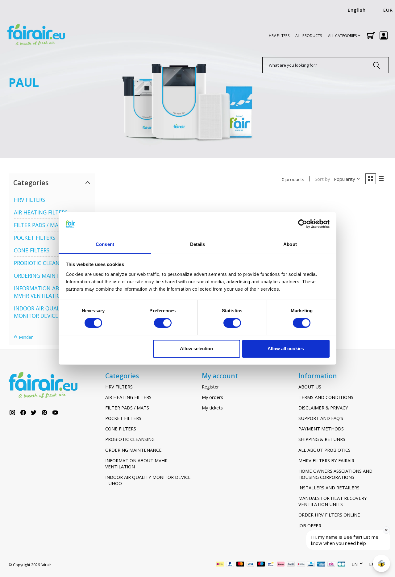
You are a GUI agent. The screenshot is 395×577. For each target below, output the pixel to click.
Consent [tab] (105, 244)
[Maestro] (261, 565)
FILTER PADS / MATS (39, 225)
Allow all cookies (286, 348)
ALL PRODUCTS (308, 35)
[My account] (384, 35)
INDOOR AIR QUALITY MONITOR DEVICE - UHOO (46, 312)
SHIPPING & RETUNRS (321, 439)
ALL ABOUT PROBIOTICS (324, 450)
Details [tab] (197, 244)
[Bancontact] (271, 565)
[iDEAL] (220, 565)
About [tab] (290, 244)
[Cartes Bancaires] (341, 565)
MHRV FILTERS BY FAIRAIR (326, 460)
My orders (212, 397)
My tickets (212, 408)
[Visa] (251, 565)
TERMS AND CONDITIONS (325, 397)
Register (210, 387)
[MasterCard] (240, 565)
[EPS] (331, 565)
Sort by (322, 179)
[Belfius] (301, 565)
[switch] (163, 323)
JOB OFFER (309, 525)
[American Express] (321, 565)
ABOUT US (309, 387)
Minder (25, 337)
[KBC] (311, 565)
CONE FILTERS (31, 250)
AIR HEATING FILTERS (41, 212)
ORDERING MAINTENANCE (47, 275)
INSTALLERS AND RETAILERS (329, 487)
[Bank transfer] (291, 565)
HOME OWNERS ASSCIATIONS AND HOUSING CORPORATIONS (335, 474)
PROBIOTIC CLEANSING (43, 263)
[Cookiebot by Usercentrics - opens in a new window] (303, 224)
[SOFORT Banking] (281, 565)
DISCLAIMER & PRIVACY (323, 408)
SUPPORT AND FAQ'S (320, 418)
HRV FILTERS (279, 35)
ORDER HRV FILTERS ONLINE (329, 515)
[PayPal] (230, 565)
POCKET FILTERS (34, 237)
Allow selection (196, 348)
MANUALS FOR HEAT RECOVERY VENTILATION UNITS (332, 501)
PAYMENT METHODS (321, 428)
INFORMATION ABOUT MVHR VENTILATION (42, 291)
